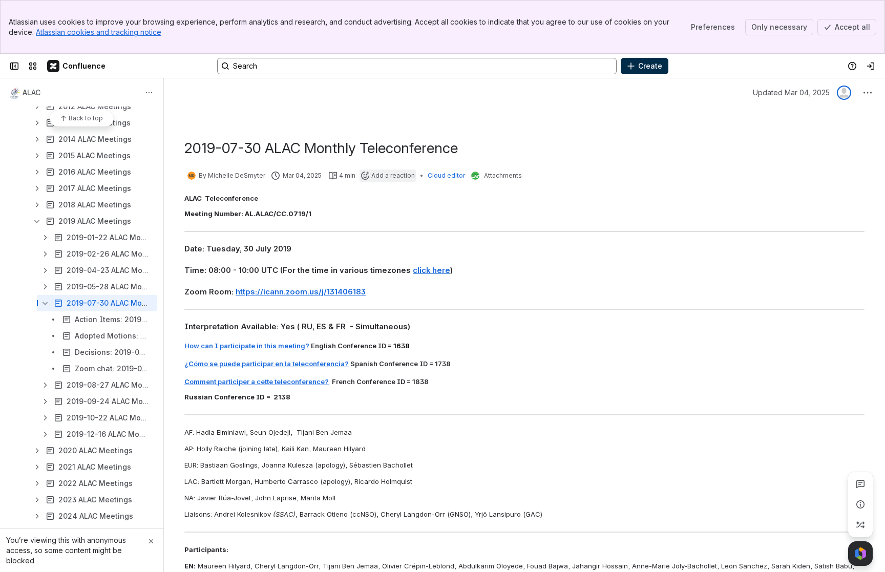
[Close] (151, 541)
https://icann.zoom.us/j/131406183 (301, 291)
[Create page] (860, 525)
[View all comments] (860, 484)
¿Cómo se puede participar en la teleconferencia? (266, 363)
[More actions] (149, 93)
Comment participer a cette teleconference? (256, 381)
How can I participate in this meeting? (246, 346)
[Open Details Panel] (860, 504)
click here (431, 270)
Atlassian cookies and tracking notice (98, 32)
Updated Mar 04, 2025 (791, 92)
